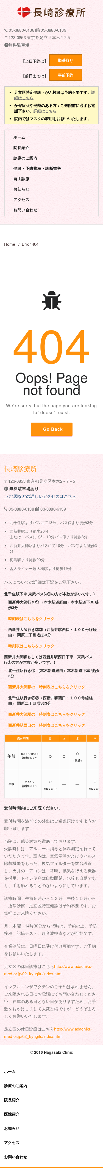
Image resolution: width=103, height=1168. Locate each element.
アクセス (21, 199)
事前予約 (65, 75)
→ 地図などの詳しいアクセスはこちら (40, 496)
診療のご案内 (25, 157)
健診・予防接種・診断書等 (37, 168)
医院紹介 (12, 1114)
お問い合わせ (25, 209)
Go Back (53, 429)
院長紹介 (21, 147)
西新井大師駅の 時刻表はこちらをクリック (46, 686)
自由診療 (21, 178)
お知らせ (21, 189)
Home (9, 244)
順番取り (65, 60)
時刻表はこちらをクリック (31, 618)
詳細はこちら (45, 110)
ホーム (19, 137)
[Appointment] (51, 12)
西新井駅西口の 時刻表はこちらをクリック (46, 725)
